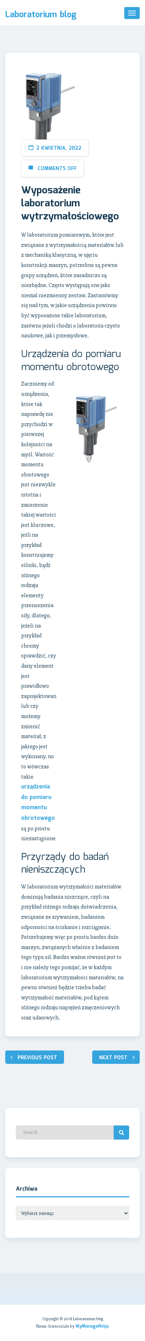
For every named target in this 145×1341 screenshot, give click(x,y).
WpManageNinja (91, 1326)
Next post (113, 1058)
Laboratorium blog (40, 15)
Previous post (37, 1058)
